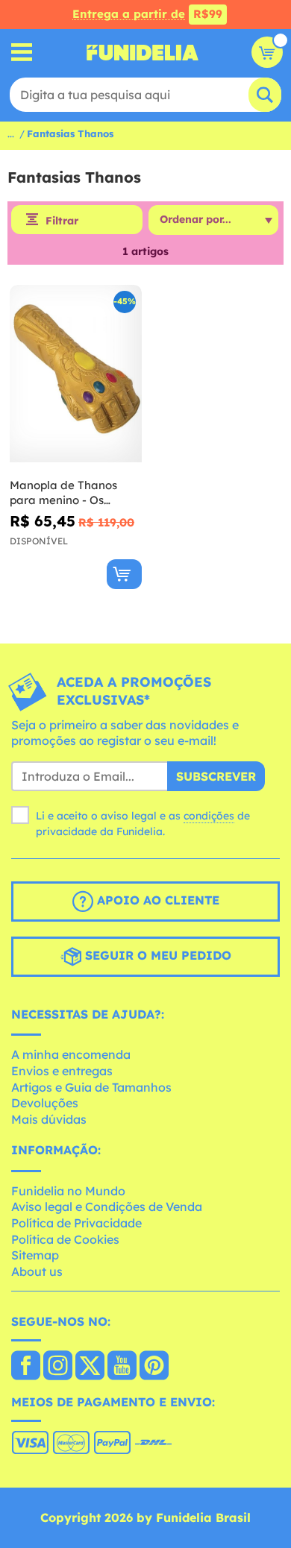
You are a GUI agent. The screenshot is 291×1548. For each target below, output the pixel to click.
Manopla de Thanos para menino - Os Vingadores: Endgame (70, 492)
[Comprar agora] (124, 574)
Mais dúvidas (49, 1119)
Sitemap (35, 1254)
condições (209, 815)
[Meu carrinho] (267, 52)
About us (37, 1271)
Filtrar (62, 220)
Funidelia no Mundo (68, 1190)
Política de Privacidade (76, 1222)
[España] (25, 1366)
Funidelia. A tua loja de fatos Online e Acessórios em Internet (142, 52)
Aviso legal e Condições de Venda (106, 1206)
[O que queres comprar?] (22, 52)
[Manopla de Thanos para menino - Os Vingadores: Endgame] (76, 374)
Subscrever (216, 776)
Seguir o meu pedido (156, 955)
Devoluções (44, 1102)
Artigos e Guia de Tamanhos (91, 1087)
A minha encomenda (71, 1054)
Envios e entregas (62, 1070)
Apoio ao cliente (156, 900)
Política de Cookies (65, 1239)
